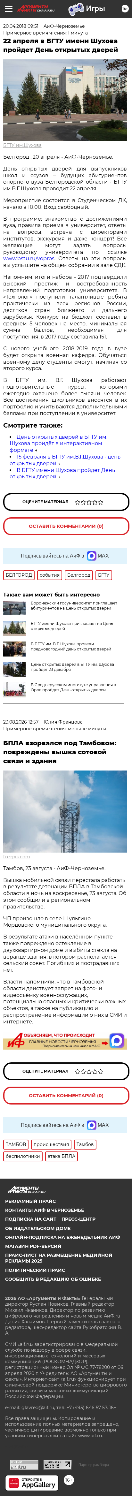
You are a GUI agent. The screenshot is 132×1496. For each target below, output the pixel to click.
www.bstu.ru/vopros (28, 258)
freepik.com (16, 857)
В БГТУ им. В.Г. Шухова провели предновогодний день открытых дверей (71, 646)
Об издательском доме (37, 1228)
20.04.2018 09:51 (20, 26)
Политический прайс (35, 1270)
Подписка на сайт (30, 1219)
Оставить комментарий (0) (66, 526)
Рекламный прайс (30, 1201)
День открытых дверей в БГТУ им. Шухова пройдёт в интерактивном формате (58, 443)
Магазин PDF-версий (33, 1246)
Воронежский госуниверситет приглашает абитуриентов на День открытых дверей (74, 606)
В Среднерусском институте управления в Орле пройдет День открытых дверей (73, 687)
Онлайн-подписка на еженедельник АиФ (62, 1237)
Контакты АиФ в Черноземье (44, 1210)
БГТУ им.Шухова (22, 145)
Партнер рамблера (93, 1465)
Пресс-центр (78, 1219)
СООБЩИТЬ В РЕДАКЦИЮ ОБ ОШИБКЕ (53, 1279)
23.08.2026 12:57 (20, 722)
